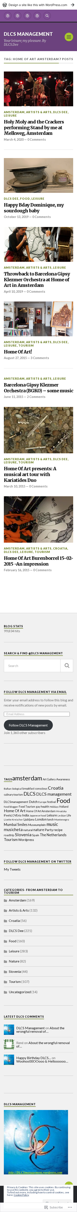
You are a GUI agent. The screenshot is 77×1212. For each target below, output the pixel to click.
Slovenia (23, 834)
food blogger (11, 806)
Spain (35, 835)
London (41, 819)
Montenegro (61, 819)
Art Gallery (49, 779)
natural (28, 830)
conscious (41, 788)
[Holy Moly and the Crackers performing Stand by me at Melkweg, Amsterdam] (38, 89)
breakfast (28, 788)
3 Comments (40, 358)
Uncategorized (20, 992)
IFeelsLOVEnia (12, 815)
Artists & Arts (39, 112)
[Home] (8, 16)
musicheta (13, 829)
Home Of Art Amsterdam (41, 811)
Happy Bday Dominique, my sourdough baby (34, 208)
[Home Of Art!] (38, 318)
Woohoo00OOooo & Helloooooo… (42, 1061)
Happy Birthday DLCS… (33, 1058)
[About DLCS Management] (17, 16)
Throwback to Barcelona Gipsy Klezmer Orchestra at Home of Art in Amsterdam (37, 279)
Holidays (54, 806)
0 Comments (36, 139)
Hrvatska (61, 811)
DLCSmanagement (16, 802)
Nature (14, 961)
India (25, 815)
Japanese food (38, 815)
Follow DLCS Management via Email (35, 692)
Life (69, 815)
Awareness (63, 779)
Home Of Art (14, 810)
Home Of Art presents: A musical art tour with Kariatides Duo (30, 474)
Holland (63, 806)
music (52, 824)
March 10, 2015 (14, 486)
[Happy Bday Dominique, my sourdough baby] (38, 175)
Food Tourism (27, 806)
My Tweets (12, 869)
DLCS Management (28, 34)
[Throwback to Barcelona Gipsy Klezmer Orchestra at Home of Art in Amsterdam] (38, 244)
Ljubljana (29, 819)
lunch (50, 819)
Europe (42, 801)
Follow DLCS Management (28, 725)
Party (49, 830)
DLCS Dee (60, 112)
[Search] (47, 16)
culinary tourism (13, 794)
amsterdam (27, 778)
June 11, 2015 (13, 397)
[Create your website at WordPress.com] (38, 5)
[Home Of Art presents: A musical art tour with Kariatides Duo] (38, 430)
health (45, 806)
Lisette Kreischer (13, 819)
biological (17, 788)
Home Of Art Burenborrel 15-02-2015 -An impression (38, 561)
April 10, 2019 (13, 291)
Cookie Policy (21, 1195)
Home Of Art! (18, 352)
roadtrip (9, 835)
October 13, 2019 (16, 217)
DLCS (30, 794)
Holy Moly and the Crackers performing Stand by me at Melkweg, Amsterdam (34, 127)
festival (51, 802)
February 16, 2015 (16, 570)
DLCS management (54, 794)
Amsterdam (14, 112)
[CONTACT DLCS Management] (37, 16)
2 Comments (36, 397)
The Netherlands (53, 835)
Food (25, 198)
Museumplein (37, 825)
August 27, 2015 (15, 358)
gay (38, 806)
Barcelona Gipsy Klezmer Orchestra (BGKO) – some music (38, 388)
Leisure (10, 115)
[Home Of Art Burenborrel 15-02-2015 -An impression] (38, 519)
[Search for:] (38, 665)
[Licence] (27, 16)
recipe (58, 830)
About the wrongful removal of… (40, 1029)
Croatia (60, 548)
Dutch (33, 802)
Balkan (8, 788)
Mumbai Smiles (16, 824)
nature (38, 829)
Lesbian (62, 815)
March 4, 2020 (14, 139)
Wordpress (26, 840)
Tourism (26, 345)
